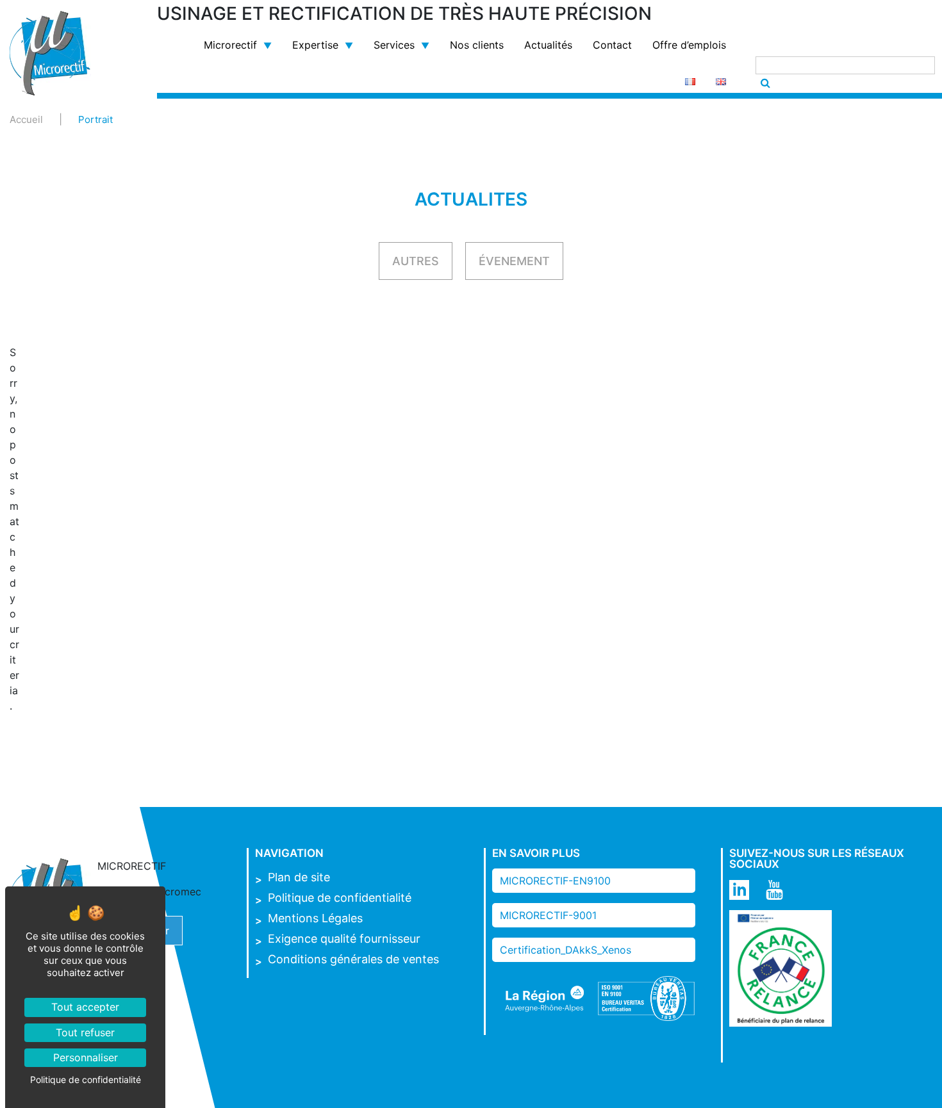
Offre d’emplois (689, 44)
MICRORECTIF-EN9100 (555, 880)
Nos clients (477, 44)
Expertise (315, 44)
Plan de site (299, 877)
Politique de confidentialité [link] (85, 1079)
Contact (612, 44)
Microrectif (230, 44)
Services (394, 44)
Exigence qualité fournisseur (344, 938)
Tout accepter (85, 1006)
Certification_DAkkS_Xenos (565, 949)
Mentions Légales (315, 918)
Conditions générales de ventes (353, 959)
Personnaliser (85, 1057)
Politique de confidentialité (339, 897)
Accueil (26, 119)
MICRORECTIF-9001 (548, 915)
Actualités (548, 44)
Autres (415, 261)
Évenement (514, 261)
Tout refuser (85, 1032)
